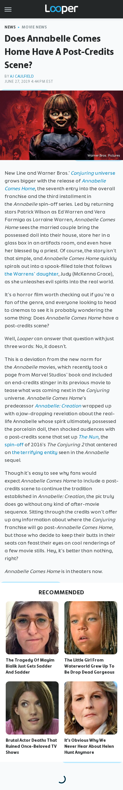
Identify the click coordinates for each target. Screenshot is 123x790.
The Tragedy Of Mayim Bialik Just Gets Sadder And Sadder (30, 666)
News (10, 27)
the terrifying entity (34, 452)
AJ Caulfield (22, 76)
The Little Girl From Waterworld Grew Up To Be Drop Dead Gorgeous (89, 666)
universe (93, 173)
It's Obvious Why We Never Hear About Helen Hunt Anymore (89, 746)
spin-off (14, 444)
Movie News (34, 27)
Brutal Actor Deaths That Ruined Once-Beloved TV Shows (31, 746)
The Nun (88, 436)
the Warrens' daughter (31, 273)
